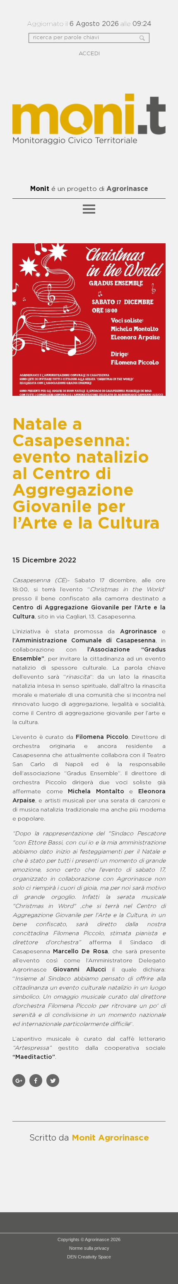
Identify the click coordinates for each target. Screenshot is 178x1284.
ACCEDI (89, 53)
